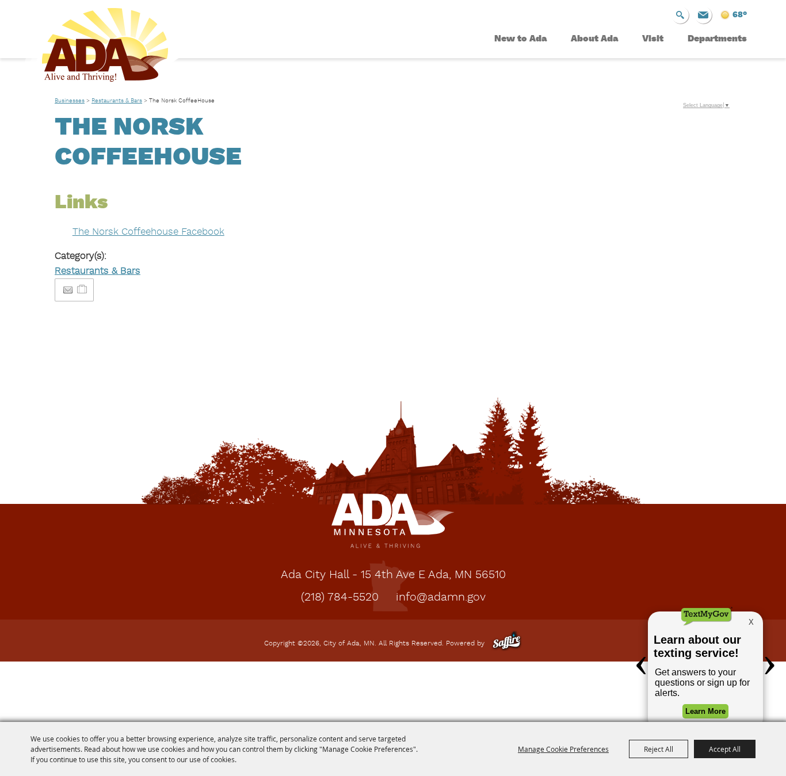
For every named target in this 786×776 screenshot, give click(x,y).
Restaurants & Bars (116, 101)
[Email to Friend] (68, 290)
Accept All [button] (725, 749)
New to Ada (520, 39)
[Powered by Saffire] (506, 643)
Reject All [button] (658, 749)
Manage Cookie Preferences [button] (563, 749)
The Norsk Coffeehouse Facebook (148, 232)
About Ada (594, 39)
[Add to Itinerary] (82, 290)
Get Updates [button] (703, 15)
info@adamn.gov (441, 597)
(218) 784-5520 (340, 597)
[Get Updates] (703, 15)
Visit (652, 39)
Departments (717, 39)
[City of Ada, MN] (96, 49)
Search (680, 15)
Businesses (70, 101)
